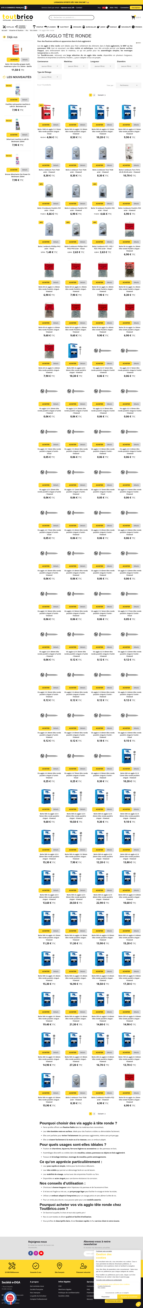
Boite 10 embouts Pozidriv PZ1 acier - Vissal (49, 209)
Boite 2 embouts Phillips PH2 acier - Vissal (49, 247)
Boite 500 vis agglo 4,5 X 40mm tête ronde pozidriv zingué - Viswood (103, 897)
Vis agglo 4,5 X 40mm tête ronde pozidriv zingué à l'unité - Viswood (103, 654)
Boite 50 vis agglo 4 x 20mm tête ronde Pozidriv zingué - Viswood (129, 248)
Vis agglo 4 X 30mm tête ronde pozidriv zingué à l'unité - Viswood (129, 532)
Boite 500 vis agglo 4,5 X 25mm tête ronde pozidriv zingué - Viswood (130, 856)
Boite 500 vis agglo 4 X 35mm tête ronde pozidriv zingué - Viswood (103, 937)
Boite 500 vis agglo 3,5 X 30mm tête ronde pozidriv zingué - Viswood (130, 816)
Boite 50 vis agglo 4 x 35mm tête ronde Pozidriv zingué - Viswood (76, 289)
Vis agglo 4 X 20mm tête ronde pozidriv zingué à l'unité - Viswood (76, 532)
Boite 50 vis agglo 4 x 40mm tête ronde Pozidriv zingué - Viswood (103, 289)
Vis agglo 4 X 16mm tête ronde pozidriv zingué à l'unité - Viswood (129, 491)
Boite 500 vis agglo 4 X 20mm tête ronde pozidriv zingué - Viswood (130, 897)
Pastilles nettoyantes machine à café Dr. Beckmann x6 (18, 105)
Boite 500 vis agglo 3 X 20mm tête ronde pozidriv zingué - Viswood (76, 131)
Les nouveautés (19, 77)
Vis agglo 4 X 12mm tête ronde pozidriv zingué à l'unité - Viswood (76, 491)
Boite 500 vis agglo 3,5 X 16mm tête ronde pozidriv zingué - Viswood (49, 816)
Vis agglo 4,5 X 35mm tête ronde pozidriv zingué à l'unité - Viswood (76, 654)
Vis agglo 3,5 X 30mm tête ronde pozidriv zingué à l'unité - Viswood (103, 410)
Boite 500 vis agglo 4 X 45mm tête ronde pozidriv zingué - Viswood (49, 978)
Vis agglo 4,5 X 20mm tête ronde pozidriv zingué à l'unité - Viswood (129, 451)
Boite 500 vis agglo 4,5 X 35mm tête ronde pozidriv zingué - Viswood (76, 897)
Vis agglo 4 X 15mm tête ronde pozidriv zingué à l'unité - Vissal (103, 491)
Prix (99, 7)
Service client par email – (58, 7)
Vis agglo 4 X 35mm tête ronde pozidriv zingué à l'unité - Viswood (49, 573)
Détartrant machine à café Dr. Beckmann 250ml (17, 140)
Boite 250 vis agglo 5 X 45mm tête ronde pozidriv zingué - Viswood (103, 1018)
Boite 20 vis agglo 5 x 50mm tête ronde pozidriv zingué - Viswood (129, 329)
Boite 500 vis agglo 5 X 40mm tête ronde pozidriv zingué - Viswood (76, 1018)
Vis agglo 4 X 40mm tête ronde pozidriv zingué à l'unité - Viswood (76, 573)
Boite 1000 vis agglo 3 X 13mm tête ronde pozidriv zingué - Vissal (49, 131)
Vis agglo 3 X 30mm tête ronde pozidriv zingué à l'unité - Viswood (103, 451)
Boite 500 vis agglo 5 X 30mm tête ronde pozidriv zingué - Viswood (130, 978)
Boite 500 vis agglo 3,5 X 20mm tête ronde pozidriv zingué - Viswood (76, 816)
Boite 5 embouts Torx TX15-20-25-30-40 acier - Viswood (129, 171)
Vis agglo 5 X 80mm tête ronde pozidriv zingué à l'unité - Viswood (76, 735)
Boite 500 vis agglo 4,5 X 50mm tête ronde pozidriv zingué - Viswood (76, 370)
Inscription (136, 7)
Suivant (102, 95)
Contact (79, 7)
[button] (18, 52)
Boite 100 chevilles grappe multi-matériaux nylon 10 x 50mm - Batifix (18, 65)
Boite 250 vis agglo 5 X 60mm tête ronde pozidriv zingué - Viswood (49, 1059)
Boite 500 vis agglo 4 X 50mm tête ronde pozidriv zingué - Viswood (49, 1099)
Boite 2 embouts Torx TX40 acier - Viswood (103, 171)
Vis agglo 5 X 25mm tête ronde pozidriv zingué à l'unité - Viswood (129, 654)
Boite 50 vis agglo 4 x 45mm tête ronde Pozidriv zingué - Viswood (129, 289)
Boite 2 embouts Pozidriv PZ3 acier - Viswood (129, 209)
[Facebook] (30, 1253)
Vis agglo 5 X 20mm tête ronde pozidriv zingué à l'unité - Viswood (129, 573)
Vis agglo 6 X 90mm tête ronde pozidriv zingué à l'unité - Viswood (103, 775)
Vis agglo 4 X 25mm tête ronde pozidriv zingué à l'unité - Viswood (103, 532)
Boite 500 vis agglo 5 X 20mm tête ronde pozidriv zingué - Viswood (76, 978)
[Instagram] (36, 1253)
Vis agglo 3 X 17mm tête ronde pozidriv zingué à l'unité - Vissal (129, 613)
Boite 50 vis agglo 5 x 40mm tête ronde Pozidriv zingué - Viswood (103, 329)
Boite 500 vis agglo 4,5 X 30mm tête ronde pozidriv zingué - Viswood (49, 897)
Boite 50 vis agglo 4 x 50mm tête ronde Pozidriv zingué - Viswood (49, 329)
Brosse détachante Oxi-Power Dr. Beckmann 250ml (17, 175)
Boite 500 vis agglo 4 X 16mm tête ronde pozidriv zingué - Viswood (130, 131)
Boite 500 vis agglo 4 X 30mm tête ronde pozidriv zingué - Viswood (76, 937)
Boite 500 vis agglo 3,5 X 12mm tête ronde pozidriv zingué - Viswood (130, 775)
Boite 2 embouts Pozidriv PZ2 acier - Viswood (102, 1098)
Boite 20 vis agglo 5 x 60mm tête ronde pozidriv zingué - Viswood (49, 370)
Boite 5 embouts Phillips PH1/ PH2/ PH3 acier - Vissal (76, 247)
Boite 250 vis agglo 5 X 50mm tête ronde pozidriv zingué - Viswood (130, 1018)
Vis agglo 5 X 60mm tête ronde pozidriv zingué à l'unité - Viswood (129, 694)
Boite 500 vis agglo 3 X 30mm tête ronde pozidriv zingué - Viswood (76, 856)
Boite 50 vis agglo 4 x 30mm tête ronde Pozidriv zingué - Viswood (49, 289)
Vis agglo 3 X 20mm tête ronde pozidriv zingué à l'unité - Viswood (76, 451)
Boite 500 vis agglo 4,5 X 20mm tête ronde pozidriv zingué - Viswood (103, 856)
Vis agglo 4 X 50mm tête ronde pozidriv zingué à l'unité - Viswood (76, 613)
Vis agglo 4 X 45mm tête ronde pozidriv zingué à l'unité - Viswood (103, 573)
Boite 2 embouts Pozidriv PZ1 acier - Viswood (76, 209)
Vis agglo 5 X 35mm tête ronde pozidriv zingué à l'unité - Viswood (49, 694)
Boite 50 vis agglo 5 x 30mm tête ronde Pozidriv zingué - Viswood (76, 329)
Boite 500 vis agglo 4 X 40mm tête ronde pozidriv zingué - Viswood (130, 937)
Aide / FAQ (114, 7)
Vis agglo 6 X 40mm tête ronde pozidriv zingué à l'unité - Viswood (103, 735)
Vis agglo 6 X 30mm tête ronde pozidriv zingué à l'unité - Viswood (49, 735)
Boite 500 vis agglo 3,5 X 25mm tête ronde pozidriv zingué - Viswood (103, 816)
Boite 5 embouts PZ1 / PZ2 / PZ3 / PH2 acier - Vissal (102, 247)
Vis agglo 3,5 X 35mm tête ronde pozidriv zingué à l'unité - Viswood (129, 410)
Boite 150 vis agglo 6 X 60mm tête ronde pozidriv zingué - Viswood (130, 1059)
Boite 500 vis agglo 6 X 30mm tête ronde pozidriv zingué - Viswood (76, 1059)
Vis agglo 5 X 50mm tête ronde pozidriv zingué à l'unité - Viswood (103, 694)
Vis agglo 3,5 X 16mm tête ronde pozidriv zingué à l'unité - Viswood (129, 370)
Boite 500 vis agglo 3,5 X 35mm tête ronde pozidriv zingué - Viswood (49, 856)
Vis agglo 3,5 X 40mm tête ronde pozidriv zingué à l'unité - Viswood (49, 654)
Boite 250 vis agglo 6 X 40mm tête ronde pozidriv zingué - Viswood (103, 1059)
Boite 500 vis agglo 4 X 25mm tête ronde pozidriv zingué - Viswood (49, 937)
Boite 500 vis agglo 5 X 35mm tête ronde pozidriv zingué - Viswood (49, 1018)
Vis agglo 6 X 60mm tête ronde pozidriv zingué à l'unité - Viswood (49, 775)
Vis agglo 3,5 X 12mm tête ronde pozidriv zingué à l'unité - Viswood (103, 370)
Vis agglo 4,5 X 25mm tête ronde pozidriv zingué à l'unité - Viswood (49, 491)
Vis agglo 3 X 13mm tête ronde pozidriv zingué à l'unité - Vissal (49, 451)
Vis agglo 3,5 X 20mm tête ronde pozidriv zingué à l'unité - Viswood (49, 410)
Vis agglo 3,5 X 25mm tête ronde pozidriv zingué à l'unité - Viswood (76, 410)
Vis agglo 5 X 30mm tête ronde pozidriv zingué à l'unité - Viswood (49, 613)
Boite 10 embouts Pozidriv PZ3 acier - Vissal (103, 209)
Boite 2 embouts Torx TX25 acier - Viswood (76, 171)
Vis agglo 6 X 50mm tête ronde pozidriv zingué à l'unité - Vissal (129, 735)
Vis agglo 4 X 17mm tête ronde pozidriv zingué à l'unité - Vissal (49, 532)
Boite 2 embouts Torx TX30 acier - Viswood (76, 1098)
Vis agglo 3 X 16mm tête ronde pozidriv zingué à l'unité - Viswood (103, 613)
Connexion (124, 7)
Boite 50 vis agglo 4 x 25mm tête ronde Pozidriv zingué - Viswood (129, 1099)
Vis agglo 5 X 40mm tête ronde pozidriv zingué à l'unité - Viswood (76, 694)
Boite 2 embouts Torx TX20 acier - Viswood (49, 171)
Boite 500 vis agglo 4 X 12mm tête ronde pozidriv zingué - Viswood (103, 131)
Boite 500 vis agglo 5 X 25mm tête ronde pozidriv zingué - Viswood (103, 978)
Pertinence (129, 85)
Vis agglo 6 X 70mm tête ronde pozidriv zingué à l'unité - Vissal (76, 775)
